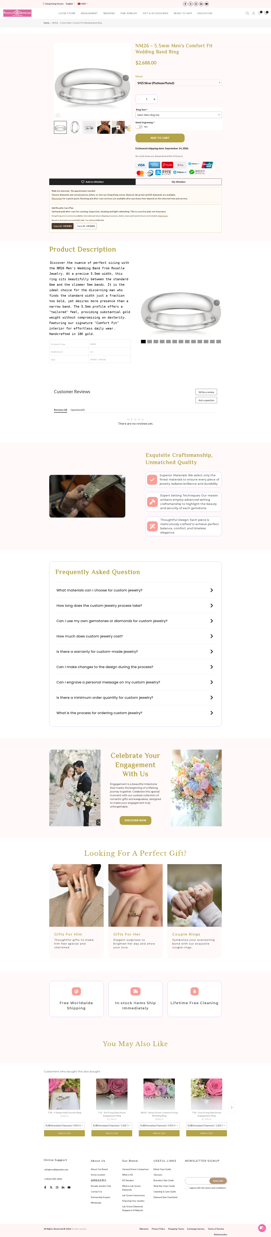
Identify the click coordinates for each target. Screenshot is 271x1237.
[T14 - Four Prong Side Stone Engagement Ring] (206, 1094)
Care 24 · (86, 226)
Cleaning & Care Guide (165, 1191)
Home (46, 23)
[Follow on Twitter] (190, 4)
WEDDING (109, 13)
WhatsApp (57, 198)
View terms (163, 216)
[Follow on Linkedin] (201, 4)
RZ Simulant (128, 1180)
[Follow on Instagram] (196, 4)
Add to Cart (64, 1133)
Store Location (98, 1174)
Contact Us (96, 1191)
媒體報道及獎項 (98, 1180)
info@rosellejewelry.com (56, 1169)
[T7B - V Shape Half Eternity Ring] (64, 1094)
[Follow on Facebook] (185, 4)
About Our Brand (99, 1169)
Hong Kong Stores (54, 3)
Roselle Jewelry (79, 1228)
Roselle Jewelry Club (101, 1186)
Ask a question (206, 400)
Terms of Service (216, 1228)
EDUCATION (205, 13)
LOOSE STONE (67, 13)
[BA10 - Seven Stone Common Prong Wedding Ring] (159, 1094)
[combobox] (64, 1126)
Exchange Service (196, 1228)
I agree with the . (207, 1187)
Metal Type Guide (162, 1169)
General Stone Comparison (135, 1169)
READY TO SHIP (183, 13)
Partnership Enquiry (100, 1197)
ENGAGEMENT (89, 13)
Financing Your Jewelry (133, 1200)
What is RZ (127, 1174)
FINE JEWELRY (129, 13)
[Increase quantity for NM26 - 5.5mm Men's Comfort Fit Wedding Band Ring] (154, 99)
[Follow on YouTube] (206, 4)
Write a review (206, 392)
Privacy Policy (158, 1228)
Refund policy (220, 1234)
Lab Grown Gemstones (133, 1195)
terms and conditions (215, 1187)
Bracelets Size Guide (164, 1180)
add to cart (160, 137)
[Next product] (232, 1107)
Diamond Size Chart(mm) (165, 1197)
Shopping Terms (176, 1228)
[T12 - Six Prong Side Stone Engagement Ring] (111, 1094)
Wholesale (96, 1202)
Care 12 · (63, 226)
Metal (139, 76)
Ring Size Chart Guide (164, 1186)
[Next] (126, 78)
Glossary (158, 1174)
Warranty (144, 1228)
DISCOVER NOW (135, 820)
